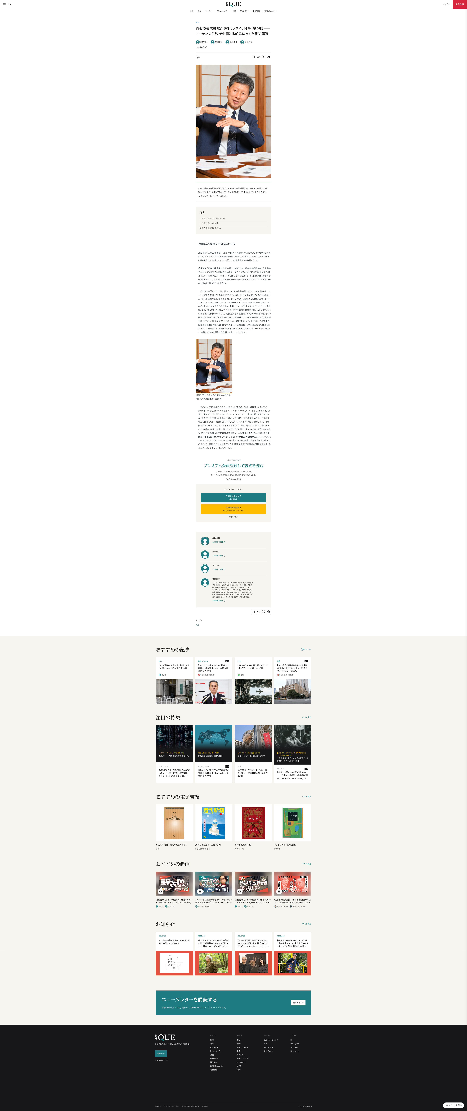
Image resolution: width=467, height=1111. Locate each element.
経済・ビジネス (242, 1047)
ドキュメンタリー (223, 11)
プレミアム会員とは (234, 479)
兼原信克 (248, 42)
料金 (265, 1044)
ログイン (238, 460)
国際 (239, 1070)
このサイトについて (271, 1040)
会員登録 (460, 4)
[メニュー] (4, 4)
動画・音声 (244, 11)
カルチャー (241, 1055)
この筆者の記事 (217, 542)
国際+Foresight (270, 11)
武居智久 (219, 42)
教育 (239, 1051)
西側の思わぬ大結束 (210, 223)
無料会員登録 (233, 517)
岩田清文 (204, 42)
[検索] (9, 4)
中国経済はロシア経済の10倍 (213, 218)
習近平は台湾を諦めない (212, 228)
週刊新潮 (214, 1070)
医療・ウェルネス (243, 1058)
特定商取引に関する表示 (190, 1106)
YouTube (294, 1047)
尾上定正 (233, 42)
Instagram (294, 1044)
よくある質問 (268, 1047)
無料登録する (298, 1003)
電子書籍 (256, 11)
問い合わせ (268, 1051)
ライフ (239, 1066)
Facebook (294, 1051)
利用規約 (158, 1106)
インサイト (209, 11)
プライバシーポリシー (171, 1106)
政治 (197, 625)
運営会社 (205, 1106)
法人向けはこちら (161, 1061)
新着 (192, 11)
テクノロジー (241, 1062)
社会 (239, 1044)
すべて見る (307, 649)
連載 (234, 11)
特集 (199, 11)
